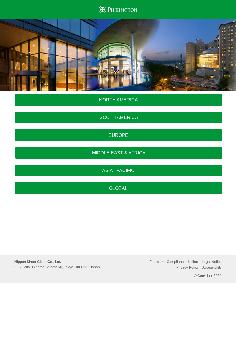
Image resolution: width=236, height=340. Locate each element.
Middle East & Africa (119, 152)
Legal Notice (212, 262)
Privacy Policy (187, 267)
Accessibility (212, 267)
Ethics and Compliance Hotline (173, 262)
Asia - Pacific (118, 170)
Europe (118, 135)
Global (118, 188)
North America (118, 99)
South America (119, 117)
